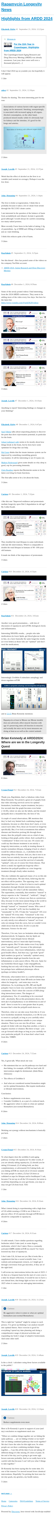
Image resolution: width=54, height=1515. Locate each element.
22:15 (9, 714)
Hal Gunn (5, 452)
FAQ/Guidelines (26, 1501)
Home (3, 1501)
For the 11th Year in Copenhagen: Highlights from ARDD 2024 (21, 47)
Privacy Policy (7, 1506)
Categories (13, 1501)
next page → (6, 1493)
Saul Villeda (6, 432)
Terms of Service (42, 1501)
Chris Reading (7, 470)
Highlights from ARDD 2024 (27, 18)
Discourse (16, 1512)
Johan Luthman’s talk (10, 442)
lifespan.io (11, 39)
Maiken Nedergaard (9, 463)
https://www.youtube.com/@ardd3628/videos (19, 303)
